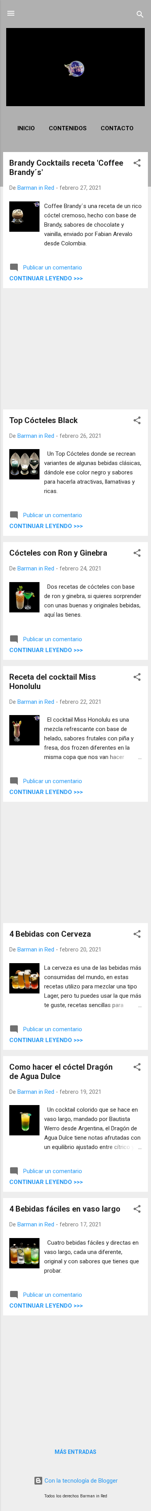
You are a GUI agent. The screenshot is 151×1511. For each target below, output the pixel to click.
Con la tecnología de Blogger (80, 1480)
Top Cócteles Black (43, 420)
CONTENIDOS (68, 128)
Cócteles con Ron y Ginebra (58, 553)
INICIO (26, 128)
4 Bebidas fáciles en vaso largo (64, 1209)
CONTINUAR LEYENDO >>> (46, 278)
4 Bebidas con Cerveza (50, 934)
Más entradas (75, 1452)
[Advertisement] (75, 348)
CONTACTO (117, 128)
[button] (137, 164)
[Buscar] (140, 16)
